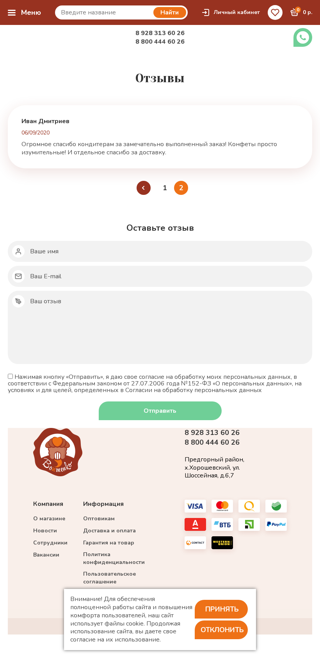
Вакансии (46, 555)
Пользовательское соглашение (109, 577)
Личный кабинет (237, 12)
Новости (45, 530)
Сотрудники (50, 542)
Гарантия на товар (108, 542)
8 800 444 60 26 (160, 41)
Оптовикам (99, 518)
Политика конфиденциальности (114, 558)
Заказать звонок (302, 37)
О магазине (49, 518)
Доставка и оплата (109, 530)
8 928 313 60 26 (160, 33)
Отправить (160, 411)
